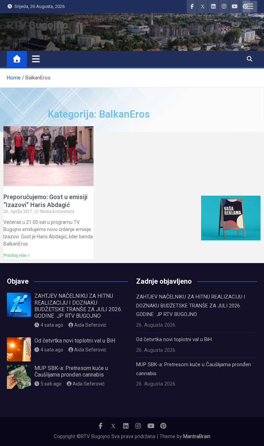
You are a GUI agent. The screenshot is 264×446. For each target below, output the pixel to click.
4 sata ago (52, 325)
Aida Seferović (90, 325)
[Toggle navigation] (36, 59)
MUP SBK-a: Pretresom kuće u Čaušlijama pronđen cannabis (71, 371)
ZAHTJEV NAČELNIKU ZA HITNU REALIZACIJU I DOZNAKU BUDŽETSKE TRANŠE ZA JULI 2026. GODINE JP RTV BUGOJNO (78, 306)
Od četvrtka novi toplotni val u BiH (74, 340)
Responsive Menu (250, 6)
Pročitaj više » (16, 255)
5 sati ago (51, 384)
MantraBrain (196, 436)
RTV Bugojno (37, 25)
